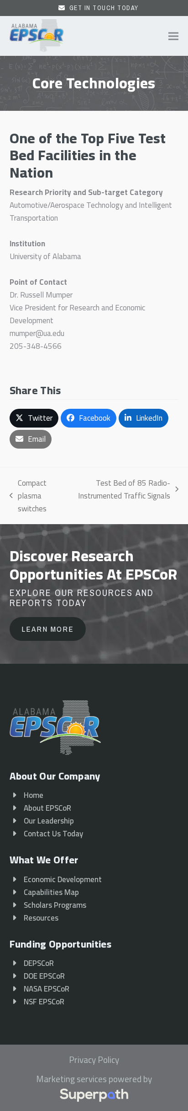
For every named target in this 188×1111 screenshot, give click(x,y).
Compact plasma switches (28, 496)
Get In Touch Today (104, 8)
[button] (173, 36)
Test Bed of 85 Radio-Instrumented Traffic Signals (122, 489)
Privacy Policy (94, 1060)
